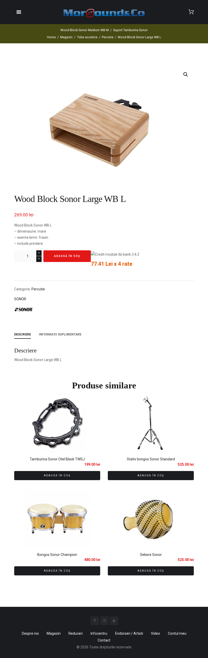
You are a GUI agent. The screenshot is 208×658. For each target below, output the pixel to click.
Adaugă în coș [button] (57, 475)
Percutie (107, 37)
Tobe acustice (87, 37)
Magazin (66, 37)
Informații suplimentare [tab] (60, 334)
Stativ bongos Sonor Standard (151, 459)
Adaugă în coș (67, 256)
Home (51, 37)
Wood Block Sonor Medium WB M (84, 30)
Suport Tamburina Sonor (130, 30)
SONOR (20, 299)
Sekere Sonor (151, 555)
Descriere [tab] (22, 334)
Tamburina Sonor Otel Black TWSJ (57, 459)
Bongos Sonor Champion (57, 555)
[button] (185, 74)
